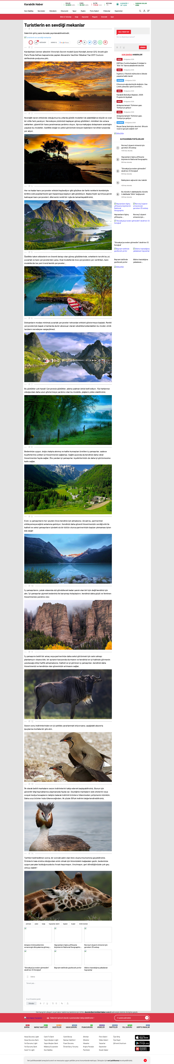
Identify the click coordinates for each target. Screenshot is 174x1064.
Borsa (26, 1026)
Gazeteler (119, 11)
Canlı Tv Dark (49, 1037)
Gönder (31, 1003)
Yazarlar (102, 1043)
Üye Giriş (116, 1037)
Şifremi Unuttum (119, 1043)
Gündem (52, 11)
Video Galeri (103, 1040)
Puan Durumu (87, 1026)
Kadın (83, 11)
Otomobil (104, 17)
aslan (36, 924)
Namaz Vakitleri (41, 1026)
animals (28, 924)
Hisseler (101, 1026)
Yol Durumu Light (30, 1043)
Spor (74, 11)
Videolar (106, 11)
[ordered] (53, 1003)
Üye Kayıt (116, 1040)
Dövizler (86, 1040)
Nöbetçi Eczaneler (51, 1047)
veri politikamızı (113, 1060)
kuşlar (73, 924)
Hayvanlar (85, 17)
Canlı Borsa (67, 1037)
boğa (43, 924)
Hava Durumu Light (31, 1037)
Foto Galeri (94, 11)
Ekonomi (64, 11)
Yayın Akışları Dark (51, 1043)
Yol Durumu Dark (30, 1047)
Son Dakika (28, 11)
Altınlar (86, 1037)
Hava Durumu (71, 1026)
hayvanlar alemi (54, 924)
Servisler (41, 11)
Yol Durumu (127, 1026)
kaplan (65, 924)
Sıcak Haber (103, 1050)
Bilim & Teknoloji (65, 17)
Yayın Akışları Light (51, 1040)
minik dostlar (83, 924)
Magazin (95, 17)
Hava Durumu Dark (31, 1040)
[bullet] (56, 1003)
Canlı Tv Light (29, 1050)
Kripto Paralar (143, 1026)
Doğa (76, 17)
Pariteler (113, 1026)
